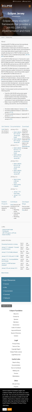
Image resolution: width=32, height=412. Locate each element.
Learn (3, 129)
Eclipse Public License (16, 352)
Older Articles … (5, 273)
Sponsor (16, 319)
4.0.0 (11, 119)
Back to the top (7, 306)
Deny (4, 409)
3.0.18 (11, 112)
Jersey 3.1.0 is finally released (10, 252)
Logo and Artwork (16, 330)
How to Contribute (16, 368)
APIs (5, 287)
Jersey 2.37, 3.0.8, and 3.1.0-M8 (10, 256)
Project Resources (9, 280)
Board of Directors (16, 333)
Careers (16, 336)
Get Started (5, 126)
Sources (6, 284)
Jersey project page (7, 229)
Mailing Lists (16, 370)
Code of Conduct (16, 327)
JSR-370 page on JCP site (9, 233)
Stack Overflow (6, 234)
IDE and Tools (16, 384)
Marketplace (16, 376)
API (2, 79)
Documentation (15, 126)
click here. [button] (6, 405)
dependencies (26, 146)
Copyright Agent (16, 349)
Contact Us (16, 316)
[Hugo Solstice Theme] (6, 6)
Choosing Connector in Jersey (10, 244)
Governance (16, 325)
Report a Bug (16, 362)
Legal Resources (16, 354)
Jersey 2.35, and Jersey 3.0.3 (9, 268)
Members (16, 322)
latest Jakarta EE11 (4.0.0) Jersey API (17, 140)
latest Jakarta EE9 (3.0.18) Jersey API (17, 172)
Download (25, 126)
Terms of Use (16, 346)
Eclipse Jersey (9, 37)
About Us (16, 314)
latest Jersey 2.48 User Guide (17, 181)
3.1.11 (11, 115)
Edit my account (17, 1)
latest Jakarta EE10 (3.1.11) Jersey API (17, 156)
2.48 (26, 109)
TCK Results (5, 231)
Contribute (13, 202)
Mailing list (7, 298)
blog (23, 210)
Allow (9, 409)
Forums (16, 373)
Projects (16, 386)
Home (2, 37)
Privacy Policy (16, 343)
